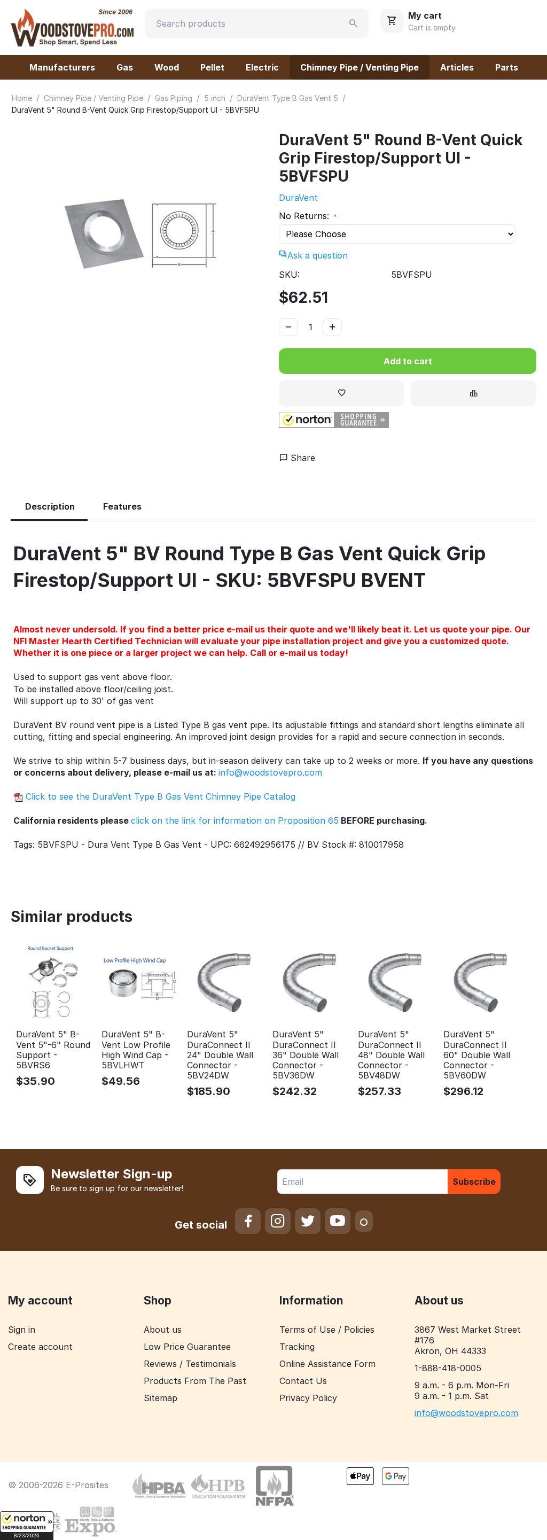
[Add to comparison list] (473, 393)
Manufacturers (62, 67)
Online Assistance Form (327, 1363)
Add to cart (408, 361)
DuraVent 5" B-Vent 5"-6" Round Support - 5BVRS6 (53, 1049)
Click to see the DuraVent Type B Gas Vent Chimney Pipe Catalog (159, 796)
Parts (506, 67)
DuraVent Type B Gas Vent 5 (287, 98)
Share (301, 457)
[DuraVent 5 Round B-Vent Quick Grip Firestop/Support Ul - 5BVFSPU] (139, 233)
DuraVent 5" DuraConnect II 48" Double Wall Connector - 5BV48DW (391, 1055)
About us (163, 1329)
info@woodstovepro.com (270, 772)
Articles (457, 67)
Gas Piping (173, 98)
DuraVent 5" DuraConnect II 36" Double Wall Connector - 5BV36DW (305, 1055)
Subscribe (474, 1181)
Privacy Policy (308, 1398)
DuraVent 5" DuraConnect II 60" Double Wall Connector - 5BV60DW (476, 1055)
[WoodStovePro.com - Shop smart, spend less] (72, 26)
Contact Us (303, 1380)
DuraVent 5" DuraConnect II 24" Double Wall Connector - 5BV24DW (220, 1055)
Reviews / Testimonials (190, 1363)
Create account (40, 1346)
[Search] (353, 23)
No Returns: (305, 215)
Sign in (21, 1329)
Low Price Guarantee (187, 1346)
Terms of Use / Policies (326, 1329)
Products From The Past (195, 1380)
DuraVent (298, 197)
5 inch (214, 98)
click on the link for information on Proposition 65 (235, 820)
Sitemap (160, 1398)
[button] (26, 1525)
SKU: (289, 274)
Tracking (297, 1346)
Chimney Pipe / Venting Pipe (359, 67)
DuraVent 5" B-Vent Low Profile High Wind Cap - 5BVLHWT (135, 1049)
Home (22, 98)
